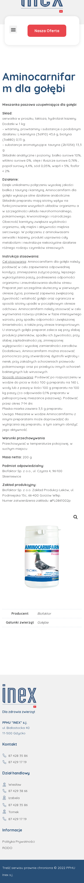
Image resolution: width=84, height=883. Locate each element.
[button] (13, 29)
